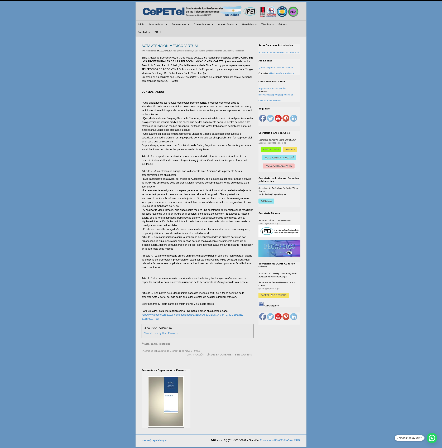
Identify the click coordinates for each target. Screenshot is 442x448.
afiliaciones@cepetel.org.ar (282, 73)
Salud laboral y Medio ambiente (207, 51)
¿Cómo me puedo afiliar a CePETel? (275, 67)
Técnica (266, 24)
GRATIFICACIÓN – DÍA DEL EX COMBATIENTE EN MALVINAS (220, 355)
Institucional (156, 24)
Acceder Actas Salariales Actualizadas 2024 (279, 52)
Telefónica (239, 51)
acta (146, 343)
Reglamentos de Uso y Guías (272, 88)
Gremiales (248, 24)
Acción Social (226, 24)
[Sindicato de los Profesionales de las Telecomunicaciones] (221, 17)
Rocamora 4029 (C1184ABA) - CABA (280, 440)
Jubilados (144, 32)
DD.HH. (159, 32)
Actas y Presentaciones (181, 51)
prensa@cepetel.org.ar (154, 440)
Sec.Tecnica (228, 51)
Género (282, 24)
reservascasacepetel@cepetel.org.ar (275, 95)
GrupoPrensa (150, 51)
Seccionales (179, 24)
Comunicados (202, 24)
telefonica (164, 343)
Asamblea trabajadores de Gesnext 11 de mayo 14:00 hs (171, 351)
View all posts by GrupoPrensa (161, 333)
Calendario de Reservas (269, 100)
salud (154, 343)
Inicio (141, 24)
